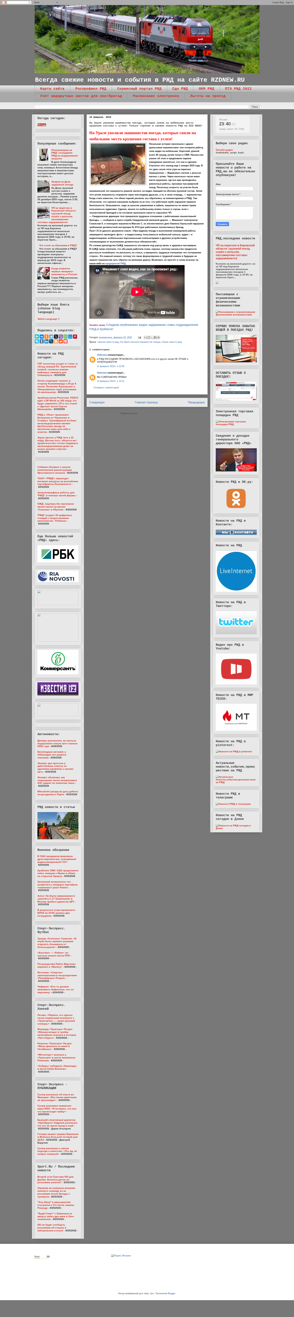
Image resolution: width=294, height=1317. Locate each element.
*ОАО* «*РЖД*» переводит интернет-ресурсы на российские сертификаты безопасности (57, 481)
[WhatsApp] (65, 337)
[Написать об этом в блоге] (148, 337)
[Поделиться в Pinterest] (158, 337)
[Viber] (61, 337)
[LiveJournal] (51, 341)
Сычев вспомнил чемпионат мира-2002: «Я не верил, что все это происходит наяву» (56, 1108)
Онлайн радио (224, 149)
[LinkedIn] (46, 341)
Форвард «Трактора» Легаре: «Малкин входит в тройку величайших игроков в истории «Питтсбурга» (56, 1033)
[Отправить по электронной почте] (145, 337)
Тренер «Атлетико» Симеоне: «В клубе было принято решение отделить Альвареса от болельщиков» (56, 942)
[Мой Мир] (70, 337)
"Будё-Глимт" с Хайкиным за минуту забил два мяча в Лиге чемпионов (55, 1216)
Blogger (171, 1293)
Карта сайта (52, 89)
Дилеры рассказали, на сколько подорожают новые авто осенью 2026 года (57, 743)
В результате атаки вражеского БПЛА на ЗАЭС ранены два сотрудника (56, 913)
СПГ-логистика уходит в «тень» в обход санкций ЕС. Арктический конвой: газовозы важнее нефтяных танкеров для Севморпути (57, 369)
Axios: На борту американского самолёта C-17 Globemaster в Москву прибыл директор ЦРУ (56, 898)
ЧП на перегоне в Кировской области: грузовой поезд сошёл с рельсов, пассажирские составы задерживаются (56, 215)
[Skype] (37, 341)
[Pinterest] (75, 337)
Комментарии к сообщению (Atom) (156, 413)
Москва (223, 119)
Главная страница (146, 402)
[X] (56, 337)
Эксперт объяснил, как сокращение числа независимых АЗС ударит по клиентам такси (57, 780)
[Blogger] (56, 341)
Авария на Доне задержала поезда (62, 183)
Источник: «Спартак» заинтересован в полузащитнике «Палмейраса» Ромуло (57, 975)
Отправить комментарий (106, 387)
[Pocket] (65, 341)
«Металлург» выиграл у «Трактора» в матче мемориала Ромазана (56, 1057)
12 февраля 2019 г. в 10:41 (110, 381)
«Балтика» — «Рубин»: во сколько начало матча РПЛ (53, 954)
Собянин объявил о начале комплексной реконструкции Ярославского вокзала (54, 470)
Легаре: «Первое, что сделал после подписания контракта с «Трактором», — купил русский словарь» (56, 1019)
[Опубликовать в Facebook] (155, 337)
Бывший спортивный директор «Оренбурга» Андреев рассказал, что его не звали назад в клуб (57, 1122)
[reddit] (61, 341)
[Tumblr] (42, 341)
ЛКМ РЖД (206, 89)
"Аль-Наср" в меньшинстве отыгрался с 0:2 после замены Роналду (55, 1205)
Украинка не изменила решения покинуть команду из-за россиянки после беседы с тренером (56, 1192)
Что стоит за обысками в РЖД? (58, 245)
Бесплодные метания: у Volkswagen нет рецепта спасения (51, 754)
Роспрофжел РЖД (90, 89)
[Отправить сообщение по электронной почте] (139, 337)
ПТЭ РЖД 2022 (238, 89)
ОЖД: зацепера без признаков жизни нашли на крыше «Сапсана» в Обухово (55, 506)
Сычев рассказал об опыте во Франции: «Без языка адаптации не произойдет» (57, 1097)
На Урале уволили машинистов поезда (140, 342)
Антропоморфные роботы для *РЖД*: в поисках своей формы (56, 494)
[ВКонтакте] (42, 337)
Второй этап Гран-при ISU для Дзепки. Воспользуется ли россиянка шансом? (55, 1179)
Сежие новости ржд (172, 342)
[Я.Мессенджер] (37, 336)
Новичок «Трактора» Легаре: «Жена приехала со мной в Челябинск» (54, 1046)
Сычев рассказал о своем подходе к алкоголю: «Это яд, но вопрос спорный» (57, 1151)
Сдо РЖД (180, 89)
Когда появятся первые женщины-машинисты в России (64, 271)
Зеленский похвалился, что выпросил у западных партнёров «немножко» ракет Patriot (57, 884)
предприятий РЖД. (115, 263)
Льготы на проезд (208, 96)
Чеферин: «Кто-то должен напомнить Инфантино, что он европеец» (55, 989)
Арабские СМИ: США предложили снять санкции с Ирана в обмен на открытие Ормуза (57, 873)
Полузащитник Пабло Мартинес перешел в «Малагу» (56, 965)
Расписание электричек (156, 96)
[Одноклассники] (46, 337)
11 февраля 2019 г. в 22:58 (110, 366)
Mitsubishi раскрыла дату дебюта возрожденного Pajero (57, 793)
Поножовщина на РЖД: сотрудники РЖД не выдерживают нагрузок (64, 154)
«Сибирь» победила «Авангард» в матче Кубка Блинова (57, 1067)
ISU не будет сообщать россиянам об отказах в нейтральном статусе (51, 1227)
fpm (152, 1293)
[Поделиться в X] (152, 337)
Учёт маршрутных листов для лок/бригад (81, 96)
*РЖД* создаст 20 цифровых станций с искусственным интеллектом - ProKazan (54, 518)
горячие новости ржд (108, 342)
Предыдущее (196, 402)
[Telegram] (51, 337)
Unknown (102, 355)
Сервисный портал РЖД (139, 89)
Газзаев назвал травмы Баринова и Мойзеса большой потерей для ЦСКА (57, 1137)
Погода (41, 124)
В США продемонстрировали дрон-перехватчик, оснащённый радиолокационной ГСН (56, 859)
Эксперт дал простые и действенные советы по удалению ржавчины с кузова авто (55, 767)
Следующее (97, 402)
